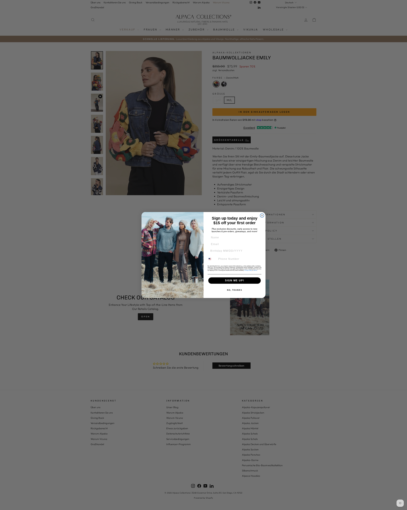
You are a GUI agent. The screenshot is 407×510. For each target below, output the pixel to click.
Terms (255, 270)
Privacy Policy (248, 270)
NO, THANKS (234, 290)
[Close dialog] (262, 215)
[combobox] (212, 259)
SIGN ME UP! (234, 280)
